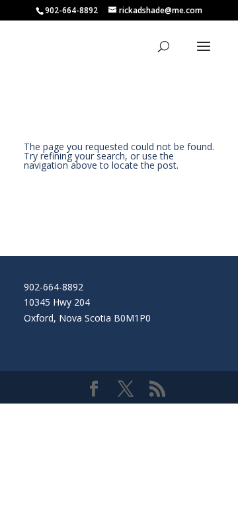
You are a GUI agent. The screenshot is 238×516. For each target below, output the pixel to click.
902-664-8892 (53, 286)
